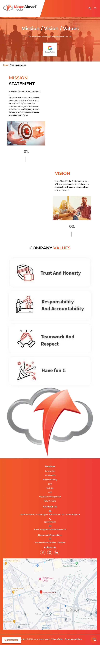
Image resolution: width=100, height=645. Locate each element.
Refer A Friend (50, 501)
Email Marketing (50, 479)
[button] (95, 8)
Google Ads (50, 471)
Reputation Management (50, 496)
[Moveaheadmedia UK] (20, 8)
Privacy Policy (57, 639)
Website (50, 488)
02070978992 (12, 640)
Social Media (50, 475)
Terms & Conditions (73, 639)
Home (5, 65)
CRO (50, 492)
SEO (50, 483)
